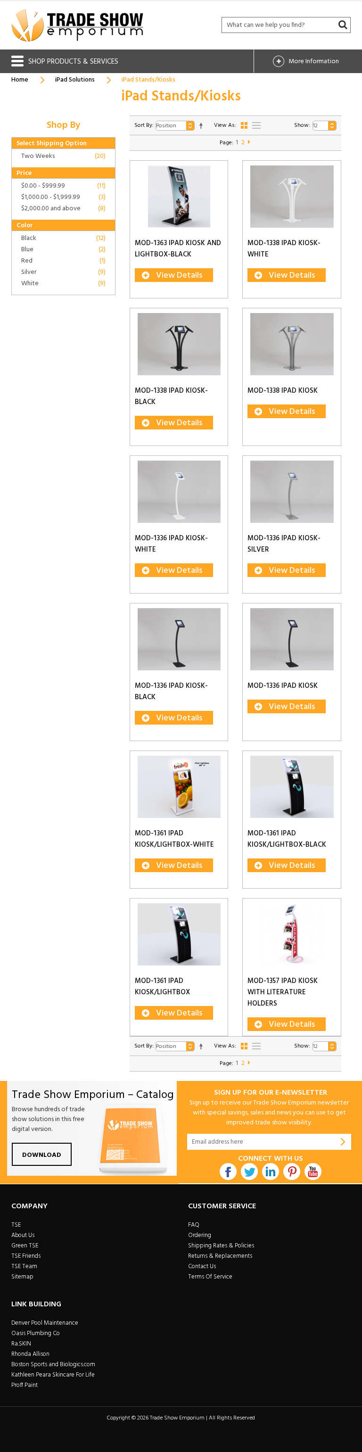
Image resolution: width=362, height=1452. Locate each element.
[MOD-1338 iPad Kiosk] (291, 344)
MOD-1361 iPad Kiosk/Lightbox (162, 986)
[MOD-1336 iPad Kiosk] (291, 639)
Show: (302, 125)
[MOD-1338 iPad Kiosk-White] (291, 196)
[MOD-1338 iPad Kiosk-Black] (179, 344)
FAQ (193, 1225)
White (30, 283)
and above (51, 208)
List (256, 125)
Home (19, 79)
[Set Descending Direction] (201, 126)
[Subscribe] (343, 1142)
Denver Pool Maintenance (44, 1323)
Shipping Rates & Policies (221, 1246)
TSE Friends (26, 1256)
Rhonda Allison (30, 1354)
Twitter (249, 1171)
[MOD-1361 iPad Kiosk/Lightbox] (179, 934)
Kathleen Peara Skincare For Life (53, 1375)
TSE (16, 1225)
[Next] (249, 142)
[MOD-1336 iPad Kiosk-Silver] (291, 492)
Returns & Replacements (220, 1256)
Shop (73, 61)
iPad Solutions (75, 79)
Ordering (199, 1235)
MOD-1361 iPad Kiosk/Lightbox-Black (286, 839)
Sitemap (22, 1277)
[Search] (342, 25)
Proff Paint (24, 1385)
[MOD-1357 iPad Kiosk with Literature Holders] (291, 934)
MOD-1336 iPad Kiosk (282, 686)
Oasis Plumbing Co (35, 1333)
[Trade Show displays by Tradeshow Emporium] (77, 25)
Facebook (228, 1171)
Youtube (312, 1171)
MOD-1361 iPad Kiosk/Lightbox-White (174, 839)
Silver (28, 272)
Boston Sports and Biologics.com (53, 1365)
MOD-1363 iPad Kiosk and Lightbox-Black (178, 249)
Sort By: (144, 125)
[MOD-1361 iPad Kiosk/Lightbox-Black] (291, 787)
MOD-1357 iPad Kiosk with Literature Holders (282, 992)
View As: (225, 125)
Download (41, 1155)
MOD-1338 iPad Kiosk (282, 390)
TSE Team (24, 1266)
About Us (22, 1235)
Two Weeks (38, 156)
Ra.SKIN (21, 1344)
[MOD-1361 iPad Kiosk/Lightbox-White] (179, 787)
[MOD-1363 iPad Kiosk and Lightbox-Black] (179, 196)
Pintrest (291, 1171)
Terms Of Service (210, 1277)
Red (27, 261)
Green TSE (24, 1246)
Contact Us (202, 1266)
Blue (27, 249)
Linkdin (270, 1171)
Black (28, 238)
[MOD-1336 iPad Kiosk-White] (179, 492)
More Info (313, 61)
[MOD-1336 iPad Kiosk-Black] (179, 639)
